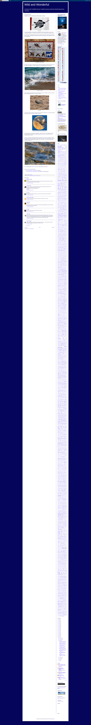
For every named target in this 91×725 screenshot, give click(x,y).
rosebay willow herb (60, 493)
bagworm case (64, 174)
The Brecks (61, 562)
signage (62, 518)
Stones (65, 545)
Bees (64, 182)
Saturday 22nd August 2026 (62, 670)
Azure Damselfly (59, 174)
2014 (59, 632)
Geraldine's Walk (64, 310)
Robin (62, 490)
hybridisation (59, 354)
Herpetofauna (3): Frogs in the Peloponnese (62, 645)
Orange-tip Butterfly (64, 444)
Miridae (58, 414)
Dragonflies (63, 271)
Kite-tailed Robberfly (60, 369)
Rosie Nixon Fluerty (29, 197)
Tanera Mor (65, 559)
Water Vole (60, 587)
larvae (59, 378)
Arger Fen (59, 170)
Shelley (65, 515)
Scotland (63, 506)
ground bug (65, 326)
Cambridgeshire (60, 219)
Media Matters (59, 406)
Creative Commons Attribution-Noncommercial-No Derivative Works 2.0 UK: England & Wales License (62, 116)
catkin (61, 227)
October (60, 640)
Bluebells (66, 199)
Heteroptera (59, 342)
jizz (60, 365)
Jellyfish (64, 364)
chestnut (65, 231)
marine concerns (60, 398)
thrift (58, 568)
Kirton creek (64, 368)
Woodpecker (59, 609)
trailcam (66, 570)
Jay (61, 364)
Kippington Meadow (60, 368)
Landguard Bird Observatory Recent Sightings (61, 669)
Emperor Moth (63, 281)
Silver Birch (59, 519)
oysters (63, 449)
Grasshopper (63, 319)
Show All (66, 680)
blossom (59, 198)
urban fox (63, 579)
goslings (62, 318)
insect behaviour (60, 357)
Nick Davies (64, 433)
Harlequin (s (59, 330)
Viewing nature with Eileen (62, 672)
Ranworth (63, 473)
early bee (66, 275)
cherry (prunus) (60, 231)
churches (61, 235)
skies (63, 522)
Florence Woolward (60, 295)
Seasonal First (60, 513)
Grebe (58, 322)
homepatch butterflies (62, 350)
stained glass (59, 542)
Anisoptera (59, 167)
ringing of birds (59, 486)
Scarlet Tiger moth (60, 505)
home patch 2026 (61, 348)
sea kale (62, 510)
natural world (64, 426)
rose (65, 492)
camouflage (59, 220)
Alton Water (65, 161)
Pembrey (59, 454)
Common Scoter (65, 247)
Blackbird (65, 195)
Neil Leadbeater (59, 430)
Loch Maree (65, 389)
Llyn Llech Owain (62, 388)
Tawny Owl (64, 560)
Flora (64, 294)
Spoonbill (60, 537)
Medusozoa (64, 406)
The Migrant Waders (63, 564)
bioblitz (64, 188)
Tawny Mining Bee (60, 560)
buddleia (63, 208)
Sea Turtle (34, 166)
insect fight (64, 358)
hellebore (64, 337)
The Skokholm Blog (61, 675)
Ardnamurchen (64, 169)
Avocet (58, 173)
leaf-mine (60, 380)
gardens (65, 307)
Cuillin (66, 258)
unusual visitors (64, 578)
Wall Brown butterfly (61, 583)
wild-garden (61, 597)
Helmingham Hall (61, 338)
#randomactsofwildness (60, 151)
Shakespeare (65, 514)
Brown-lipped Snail (60, 207)
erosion (65, 282)
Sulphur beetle (60, 552)
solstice (61, 530)
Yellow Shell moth (60, 613)
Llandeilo (59, 388)
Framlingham (59, 298)
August (60, 658)
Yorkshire (64, 614)
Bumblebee (59, 210)
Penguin (66, 454)
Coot (60, 251)
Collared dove (65, 240)
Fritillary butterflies (60, 299)
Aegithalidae (59, 158)
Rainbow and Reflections (64, 472)
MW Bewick (61, 421)
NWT (63, 442)
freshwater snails (64, 298)
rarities (59, 474)
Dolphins (62, 269)
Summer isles (64, 552)
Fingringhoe (61, 291)
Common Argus (64, 242)
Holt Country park (64, 345)
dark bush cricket (59, 263)
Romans (59, 492)
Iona (62, 360)
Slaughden (64, 523)
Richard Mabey (64, 484)
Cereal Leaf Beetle (64, 228)
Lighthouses (63, 384)
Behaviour (65, 183)
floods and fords (61, 294)
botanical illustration (64, 200)
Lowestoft (63, 392)
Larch (62, 376)
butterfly (58, 216)
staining (63, 542)
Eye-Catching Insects (62, 285)
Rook (61, 492)
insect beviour (65, 357)
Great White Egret (64, 321)
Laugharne (62, 378)
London (61, 390)
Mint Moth (64, 413)
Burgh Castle (62, 210)
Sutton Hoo (63, 555)
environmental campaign (60, 282)
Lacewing (59, 372)
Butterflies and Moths (61, 215)
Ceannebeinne (59, 228)
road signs (61, 488)
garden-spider (61, 307)
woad (63, 607)
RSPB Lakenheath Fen (64, 497)
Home (40, 227)
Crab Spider (59, 255)
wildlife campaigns (64, 599)
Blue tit (66, 198)
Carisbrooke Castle (60, 223)
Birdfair (63, 191)
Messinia (60, 408)
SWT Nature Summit (63, 558)
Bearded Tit (63, 179)
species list (61, 534)
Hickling (66, 342)
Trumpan (65, 574)
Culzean (59, 259)
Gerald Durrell (59, 310)
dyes (61, 275)
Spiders (63, 536)
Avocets (61, 173)
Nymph (66, 442)
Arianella (65, 170)
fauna (65, 287)
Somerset (64, 530)
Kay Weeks (63, 366)
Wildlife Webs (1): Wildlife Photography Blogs (62, 647)
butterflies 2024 (65, 214)
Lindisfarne (61, 385)
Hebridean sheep (64, 333)
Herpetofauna (59, 341)
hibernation (62, 342)
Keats (66, 366)
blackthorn (65, 196)
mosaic (63, 416)
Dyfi (63, 275)
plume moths (59, 462)
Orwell (66, 445)
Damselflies (65, 261)
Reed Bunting (61, 482)
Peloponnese (63, 453)
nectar (64, 428)
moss (66, 416)
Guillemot (60, 327)
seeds (62, 514)
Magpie (62, 394)
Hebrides (59, 334)
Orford (59, 445)
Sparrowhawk (59, 533)
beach (65, 178)
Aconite (60, 157)
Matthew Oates (59, 404)
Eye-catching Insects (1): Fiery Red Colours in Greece (62, 653)
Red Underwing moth (63, 477)
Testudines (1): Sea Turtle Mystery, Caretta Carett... (62, 641)
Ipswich (65, 360)
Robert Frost (62, 489)
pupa (59, 468)
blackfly (62, 196)
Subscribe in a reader (60, 701)
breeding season (62, 202)
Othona (65, 446)
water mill (65, 586)
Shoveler (59, 518)
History (66, 343)
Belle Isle (62, 184)
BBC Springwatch (64, 177)
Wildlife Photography (60, 601)
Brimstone (62, 203)
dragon (60, 271)
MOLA (61, 414)
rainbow (58, 472)
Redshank (64, 480)
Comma (59, 242)
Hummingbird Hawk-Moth (61, 353)
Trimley (61, 574)
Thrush (61, 568)
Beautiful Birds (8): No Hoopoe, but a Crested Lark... (62, 655)
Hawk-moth (60, 331)
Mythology (59, 422)
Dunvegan (65, 273)
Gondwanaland (64, 315)
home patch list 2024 (64, 349)
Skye (59, 523)
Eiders (63, 279)
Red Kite (59, 476)
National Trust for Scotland (61, 424)
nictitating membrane (60, 434)
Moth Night (62, 417)
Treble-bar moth (61, 571)
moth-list (65, 417)
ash (65, 171)
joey (27, 209)
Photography (59, 458)
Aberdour (65, 155)
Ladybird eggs (61, 373)
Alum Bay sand (61, 162)
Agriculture (61, 159)
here (25, 113)
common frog (64, 246)
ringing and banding (63, 485)
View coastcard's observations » (63, 104)
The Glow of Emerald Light (61, 563)
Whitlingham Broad (63, 594)
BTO (60, 208)
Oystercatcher (59, 449)
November (60, 639)
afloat (62, 158)
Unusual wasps (59, 579)
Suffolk (62, 548)
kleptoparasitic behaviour (63, 370)
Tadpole (62, 559)
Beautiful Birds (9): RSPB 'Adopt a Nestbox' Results (62, 649)
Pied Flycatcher (64, 458)
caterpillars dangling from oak (61, 226)
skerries (58, 522)
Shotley (62, 517)
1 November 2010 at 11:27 (30, 206)
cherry (65, 230)
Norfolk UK (59, 438)
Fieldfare (65, 290)
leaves (63, 380)
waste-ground (61, 586)
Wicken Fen (63, 595)
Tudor (58, 575)
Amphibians (65, 163)
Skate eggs (64, 521)
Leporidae (60, 382)
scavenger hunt (65, 505)
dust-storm (59, 275)
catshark (65, 227)
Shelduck (62, 515)
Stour (63, 546)
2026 (59, 619)
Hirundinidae (62, 343)
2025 (59, 620)
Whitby (63, 591)
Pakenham (61, 450)
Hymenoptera (63, 354)
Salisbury (61, 502)
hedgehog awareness (60, 335)
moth (58, 417)
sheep (59, 515)
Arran (61, 171)
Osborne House (60, 446)
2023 (59, 622)
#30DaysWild (60, 146)
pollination (59, 465)
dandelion (60, 262)
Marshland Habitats (63, 401)
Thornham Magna (64, 567)
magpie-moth (65, 394)
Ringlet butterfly (64, 486)
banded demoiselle (64, 175)
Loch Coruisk (61, 389)
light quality (59, 384)
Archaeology (59, 169)
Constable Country (60, 250)
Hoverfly (61, 352)
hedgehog (63, 334)
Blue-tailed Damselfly (61, 199)
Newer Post (26, 227)
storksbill (58, 546)
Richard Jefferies (59, 484)
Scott (58, 509)
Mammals (59, 396)
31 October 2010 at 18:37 (30, 199)
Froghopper (64, 299)
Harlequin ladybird (64, 330)
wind (66, 605)
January (59, 364)
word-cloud (64, 609)
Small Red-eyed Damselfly (61, 525)
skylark (62, 523)
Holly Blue (59, 345)
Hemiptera (64, 339)
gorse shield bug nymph (61, 317)
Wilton (61, 605)
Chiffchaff (61, 232)
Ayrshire (65, 173)
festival (58, 290)
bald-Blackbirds (59, 175)
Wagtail (63, 582)
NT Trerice (61, 441)
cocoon (65, 239)
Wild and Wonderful (36, 4)
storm (61, 546)
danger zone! (64, 262)
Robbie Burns (59, 489)
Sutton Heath (59, 555)
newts (60, 433)
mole (63, 414)
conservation (28, 175)
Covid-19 (61, 254)
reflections (65, 482)
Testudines (37, 175)
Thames (58, 562)
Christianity (60, 234)
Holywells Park (60, 346)
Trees (58, 574)
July (59, 659)
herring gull (64, 341)
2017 (59, 629)
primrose (63, 466)
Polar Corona (59, 464)
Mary (27, 192)
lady (61, 372)
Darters (63, 263)
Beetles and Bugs (60, 183)
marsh (63, 400)
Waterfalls (64, 587)
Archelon (25, 137)
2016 (59, 630)
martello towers (60, 402)
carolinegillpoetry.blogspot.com (62, 119)
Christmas (64, 234)
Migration (61, 410)
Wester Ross (61, 589)
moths (58, 418)
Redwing (59, 481)
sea (35, 175)
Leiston (61, 381)
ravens (65, 474)
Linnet (65, 385)
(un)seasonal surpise (62, 145)
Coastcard (59, 98)
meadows (64, 405)
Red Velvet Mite (59, 478)
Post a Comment (28, 225)
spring (58, 538)
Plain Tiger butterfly (60, 460)
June (60, 660)
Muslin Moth (59, 420)
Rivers (58, 488)
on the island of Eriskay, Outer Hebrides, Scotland (33, 171)
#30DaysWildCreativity (60, 147)
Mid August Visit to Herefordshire (62, 678)
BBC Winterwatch (61, 178)
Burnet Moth (61, 211)
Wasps (58, 586)
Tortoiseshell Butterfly (60, 570)
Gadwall (63, 302)
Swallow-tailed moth (60, 556)
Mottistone (61, 418)
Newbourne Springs (60, 432)
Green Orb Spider (63, 323)
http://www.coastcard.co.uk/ (61, 121)
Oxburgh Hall (59, 448)
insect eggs (60, 358)
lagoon (34, 175)
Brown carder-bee (60, 206)
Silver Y (63, 519)
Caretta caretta (63, 222)
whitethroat (59, 594)
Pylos (63, 469)
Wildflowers (61, 598)
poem (62, 462)
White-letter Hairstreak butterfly (62, 593)
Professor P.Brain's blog (62, 664)
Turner (64, 575)
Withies (61, 607)
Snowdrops (59, 529)
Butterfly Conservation (64, 216)
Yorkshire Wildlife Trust (60, 615)
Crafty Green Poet (64, 255)
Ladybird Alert (64, 372)
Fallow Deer (61, 286)
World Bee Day (62, 610)
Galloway (59, 303)
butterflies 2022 (60, 214)
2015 (59, 631)
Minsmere (59, 413)
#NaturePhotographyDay (60, 149)
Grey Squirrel (60, 325)
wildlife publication (63, 602)
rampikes (60, 473)
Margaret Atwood (64, 397)
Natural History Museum (63, 425)
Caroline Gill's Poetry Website (62, 88)
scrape (61, 509)
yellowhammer (64, 613)
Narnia (65, 422)
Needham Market (60, 429)
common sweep (60, 248)
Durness (65, 274)
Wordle (58, 610)
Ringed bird (59, 485)
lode (58, 390)
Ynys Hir (61, 614)
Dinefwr (59, 267)
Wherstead (60, 591)
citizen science (61, 236)
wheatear (63, 590)
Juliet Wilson (64, 365)
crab (66, 254)
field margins (61, 290)
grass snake (59, 319)
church (58, 235)
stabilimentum (59, 541)
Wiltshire (64, 605)
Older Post (53, 227)
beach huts (59, 179)
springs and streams (63, 538)
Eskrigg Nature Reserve (60, 283)
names (62, 422)
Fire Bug (65, 291)
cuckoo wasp (62, 258)
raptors (66, 473)
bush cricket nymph (60, 212)
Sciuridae (60, 506)
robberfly (65, 488)
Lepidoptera (65, 381)
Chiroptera (64, 232)
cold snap (59, 240)
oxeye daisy (64, 448)
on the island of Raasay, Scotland (30, 170)
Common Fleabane (60, 246)
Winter (63, 606)
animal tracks (64, 166)
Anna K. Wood (64, 167)
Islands (61, 362)
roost (63, 492)
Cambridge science (63, 218)
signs (65, 518)
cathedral (59, 227)
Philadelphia (63, 456)
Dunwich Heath (60, 274)
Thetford (62, 566)
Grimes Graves (59, 326)
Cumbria (62, 259)
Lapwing (59, 376)
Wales (66, 582)
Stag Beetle (63, 541)
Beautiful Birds (61, 180)
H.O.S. (65, 327)
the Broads (65, 562)
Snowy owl (63, 529)
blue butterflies (62, 198)
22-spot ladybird (61, 153)
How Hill (65, 352)
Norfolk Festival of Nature (62, 437)
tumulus (61, 575)
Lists (64, 386)
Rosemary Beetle (60, 494)
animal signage (60, 166)
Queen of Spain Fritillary (63, 470)
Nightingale (64, 434)
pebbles (65, 452)
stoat (63, 544)
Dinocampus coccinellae (64, 267)
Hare (61, 329)
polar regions (64, 464)
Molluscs (66, 414)
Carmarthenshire (64, 224)
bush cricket (65, 211)
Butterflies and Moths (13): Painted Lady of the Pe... (62, 643)
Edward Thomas (59, 278)
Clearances (65, 236)
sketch (61, 522)
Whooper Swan (59, 595)
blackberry (62, 195)
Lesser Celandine (64, 382)
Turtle (39, 175)
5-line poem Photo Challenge (61, 154)
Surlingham (59, 554)
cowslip (64, 254)
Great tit (59, 321)
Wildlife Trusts (64, 603)
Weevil (58, 589)
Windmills (59, 606)
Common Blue (59, 243)
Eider (60, 279)
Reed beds (62, 481)
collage (61, 240)
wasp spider (63, 585)
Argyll (61, 170)
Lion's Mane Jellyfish (60, 386)
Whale (60, 590)
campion (63, 220)
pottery (65, 465)
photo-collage (63, 457)
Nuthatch (61, 442)
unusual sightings (59, 578)
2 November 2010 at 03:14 (30, 211)
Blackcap (60, 196)
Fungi (64, 301)
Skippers (66, 522)
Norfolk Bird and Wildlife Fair (63, 436)
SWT (58, 558)
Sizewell (61, 521)
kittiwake (58, 370)
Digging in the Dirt (63, 266)
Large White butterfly (64, 377)
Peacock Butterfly (60, 452)
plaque (62, 461)
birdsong (61, 192)
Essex (65, 283)
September (60, 657)
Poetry (64, 462)
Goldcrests (59, 314)
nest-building (64, 430)
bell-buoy (59, 184)
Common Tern (65, 248)
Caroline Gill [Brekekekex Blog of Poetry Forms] (62, 94)
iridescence (62, 361)
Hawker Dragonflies (64, 331)
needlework (64, 429)
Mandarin (62, 396)
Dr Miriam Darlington (64, 270)
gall (65, 302)
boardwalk (59, 200)
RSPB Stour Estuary (61, 498)
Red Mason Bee (63, 476)
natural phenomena (60, 426)
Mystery (65, 421)
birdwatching (64, 192)
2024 (59, 621)
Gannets (62, 303)
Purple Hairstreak (59, 469)
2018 (59, 628)
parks (65, 450)
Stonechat (61, 545)
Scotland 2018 (64, 508)
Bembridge (65, 184)
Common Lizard (60, 247)
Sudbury (59, 548)
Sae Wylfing (63, 501)
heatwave (60, 333)
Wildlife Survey (59, 603)
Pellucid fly (59, 453)
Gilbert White (61, 311)
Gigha (58, 311)
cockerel (62, 239)
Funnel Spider (59, 302)
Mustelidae (62, 420)
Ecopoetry (60, 277)
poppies (62, 465)
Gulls (62, 327)
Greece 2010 (31, 175)
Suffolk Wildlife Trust (64, 551)
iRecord (58, 361)
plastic (65, 461)
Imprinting (59, 356)
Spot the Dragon (64, 537)
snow (58, 528)
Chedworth (62, 230)
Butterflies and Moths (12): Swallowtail (62, 650)
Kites (64, 369)
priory (66, 466)
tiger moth (64, 568)
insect (66, 356)
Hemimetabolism (59, 339)
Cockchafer (59, 239)
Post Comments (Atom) (31, 228)
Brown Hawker (65, 206)
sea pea (65, 510)
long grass (64, 390)
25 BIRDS (65, 153)
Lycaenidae (62, 393)
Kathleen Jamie (59, 366)
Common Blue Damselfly (64, 244)
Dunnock (62, 273)
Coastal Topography (62, 238)
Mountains (64, 418)
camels (64, 219)
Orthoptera (62, 445)
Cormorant (64, 251)
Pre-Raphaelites (59, 466)
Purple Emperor (64, 468)
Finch (58, 291)
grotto (62, 326)
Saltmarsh (64, 502)
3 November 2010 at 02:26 (30, 218)
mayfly (62, 404)
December (60, 638)
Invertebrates (59, 360)
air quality (65, 159)
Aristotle (58, 171)
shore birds (59, 517)
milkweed (65, 410)
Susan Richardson (63, 554)
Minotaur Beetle (63, 412)
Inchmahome (62, 356)
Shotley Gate (65, 517)
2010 (59, 637)
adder (63, 157)
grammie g (28, 185)
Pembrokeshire (62, 454)
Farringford (61, 287)
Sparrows (64, 533)
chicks (58, 232)
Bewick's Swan (59, 186)
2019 (58, 153)
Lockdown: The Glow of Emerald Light (61, 92)
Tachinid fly (59, 559)
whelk (66, 590)
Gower (65, 318)
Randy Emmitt (28, 179)
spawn (58, 534)
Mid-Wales (63, 409)
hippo (59, 343)
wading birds (59, 582)
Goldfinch (59, 315)
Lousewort (59, 392)
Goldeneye (64, 314)
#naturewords (59, 150)
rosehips (65, 493)
